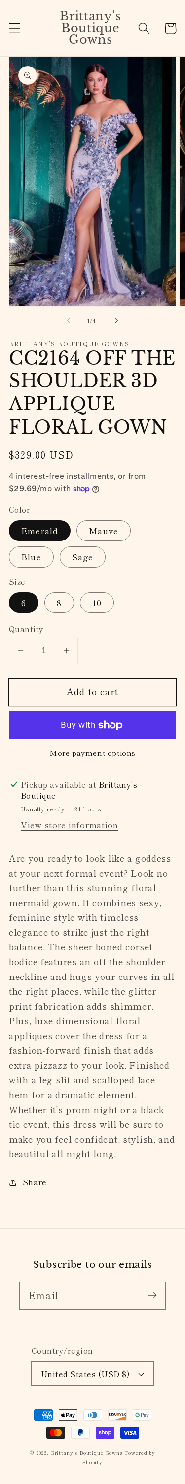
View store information (69, 825)
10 (97, 602)
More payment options (92, 753)
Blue (31, 557)
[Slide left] (68, 321)
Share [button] (35, 1182)
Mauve (103, 531)
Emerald (39, 531)
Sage (83, 557)
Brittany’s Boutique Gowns (87, 1452)
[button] (15, 28)
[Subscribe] (152, 1295)
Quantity (26, 628)
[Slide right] (116, 321)
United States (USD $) (85, 1373)
